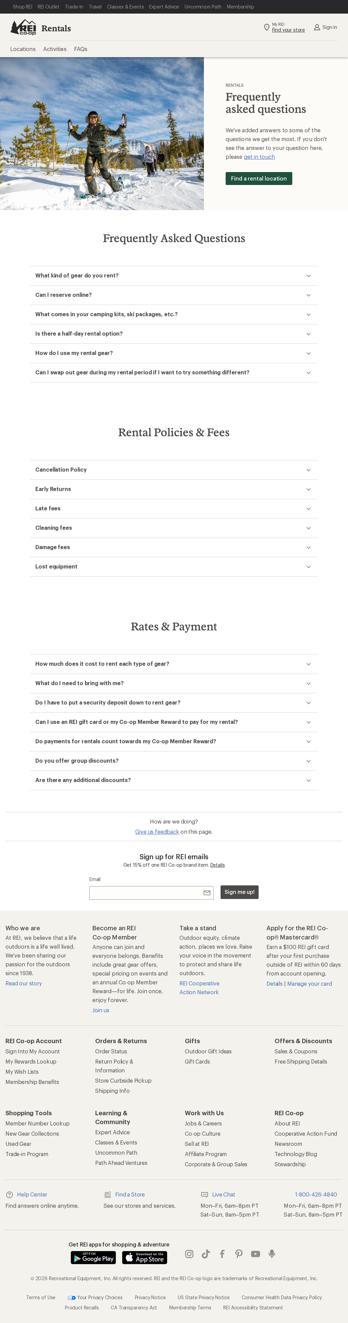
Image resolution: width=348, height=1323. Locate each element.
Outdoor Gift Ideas (208, 1051)
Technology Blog (296, 1154)
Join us (100, 1010)
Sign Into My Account (32, 1051)
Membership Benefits (32, 1082)
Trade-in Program (26, 1154)
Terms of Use (40, 1297)
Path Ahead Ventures (121, 1162)
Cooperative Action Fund (306, 1133)
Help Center (32, 1194)
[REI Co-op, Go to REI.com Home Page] (23, 27)
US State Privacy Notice (203, 1297)
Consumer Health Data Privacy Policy (281, 1297)
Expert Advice (112, 1132)
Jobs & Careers (203, 1123)
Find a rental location (259, 178)
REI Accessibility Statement (253, 1307)
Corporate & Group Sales (216, 1164)
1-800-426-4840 (316, 1194)
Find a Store (130, 1194)
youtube (255, 1254)
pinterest (239, 1254)
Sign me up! (240, 891)
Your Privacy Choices (99, 1297)
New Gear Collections (32, 1133)
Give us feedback (157, 831)
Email (95, 879)
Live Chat (223, 1194)
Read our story (23, 983)
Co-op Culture (203, 1133)
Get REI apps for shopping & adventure (119, 1244)
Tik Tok (206, 1254)
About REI (287, 1123)
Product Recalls (82, 1307)
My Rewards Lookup (30, 1061)
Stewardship (290, 1164)
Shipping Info (112, 1090)
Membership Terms (190, 1307)
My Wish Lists (22, 1071)
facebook (222, 1254)
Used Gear (18, 1143)
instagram (189, 1254)
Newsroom (288, 1143)
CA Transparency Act (134, 1307)
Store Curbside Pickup (123, 1080)
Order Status (111, 1051)
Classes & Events (116, 1142)
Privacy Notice (150, 1297)
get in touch (259, 156)
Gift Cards (197, 1061)
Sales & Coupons (296, 1051)
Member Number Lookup (37, 1123)
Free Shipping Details (301, 1061)
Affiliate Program (206, 1154)
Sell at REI (197, 1143)
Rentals (56, 28)
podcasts (272, 1254)
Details (217, 865)
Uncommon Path (116, 1152)
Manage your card (309, 983)
